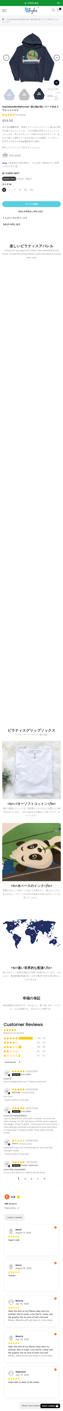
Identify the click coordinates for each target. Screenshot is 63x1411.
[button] (8, 114)
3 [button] (31, 1178)
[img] (18, 1071)
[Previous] (6, 58)
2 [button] (25, 1178)
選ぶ (5, 3)
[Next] (57, 58)
